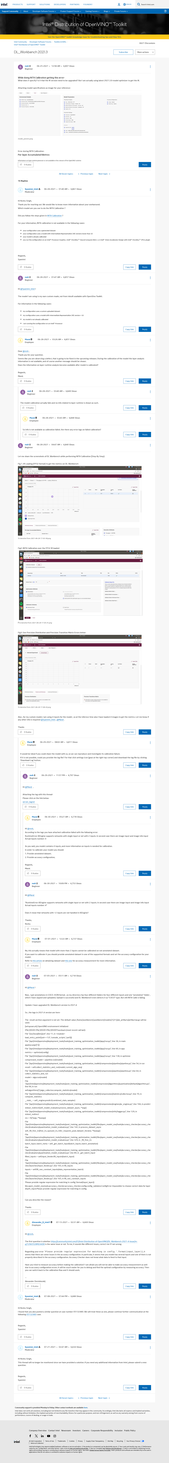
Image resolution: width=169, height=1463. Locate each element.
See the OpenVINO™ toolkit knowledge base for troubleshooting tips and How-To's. (84, 36)
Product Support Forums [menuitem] (69, 11)
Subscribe (123, 52)
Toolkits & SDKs (60, 41)
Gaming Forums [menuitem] (91, 11)
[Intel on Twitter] (36, 1436)
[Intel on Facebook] (30, 1436)
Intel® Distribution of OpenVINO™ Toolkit (29, 44)
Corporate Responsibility (102, 1430)
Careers (85, 1430)
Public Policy (129, 1430)
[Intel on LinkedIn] (42, 1436)
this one (68, 960)
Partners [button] (74, 4)
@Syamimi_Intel (27, 288)
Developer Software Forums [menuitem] (43, 11)
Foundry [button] (88, 4)
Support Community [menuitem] (10, 11)
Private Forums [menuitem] (120, 11)
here (85, 1407)
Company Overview (38, 1430)
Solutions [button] (44, 4)
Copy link (129, 267)
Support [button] (31, 4)
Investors (77, 1430)
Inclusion (118, 1430)
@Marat (60, 719)
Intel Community (20, 41)
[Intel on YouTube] (49, 1436)
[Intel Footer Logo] (17, 1441)
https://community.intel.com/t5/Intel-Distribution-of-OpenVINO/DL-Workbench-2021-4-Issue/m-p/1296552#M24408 (81, 1242)
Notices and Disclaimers (114, 1448)
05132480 (31, 1314)
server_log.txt (29, 801)
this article (37, 960)
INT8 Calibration (54, 215)
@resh (25, 351)
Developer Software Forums (40, 41)
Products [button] (18, 4)
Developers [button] (60, 4)
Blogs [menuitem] (106, 11)
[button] (150, 67)
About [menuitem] (25, 11)
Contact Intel (54, 1430)
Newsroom (66, 1430)
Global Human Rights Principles (100, 1450)
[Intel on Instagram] (55, 1436)
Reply (144, 164)
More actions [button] (143, 52)
